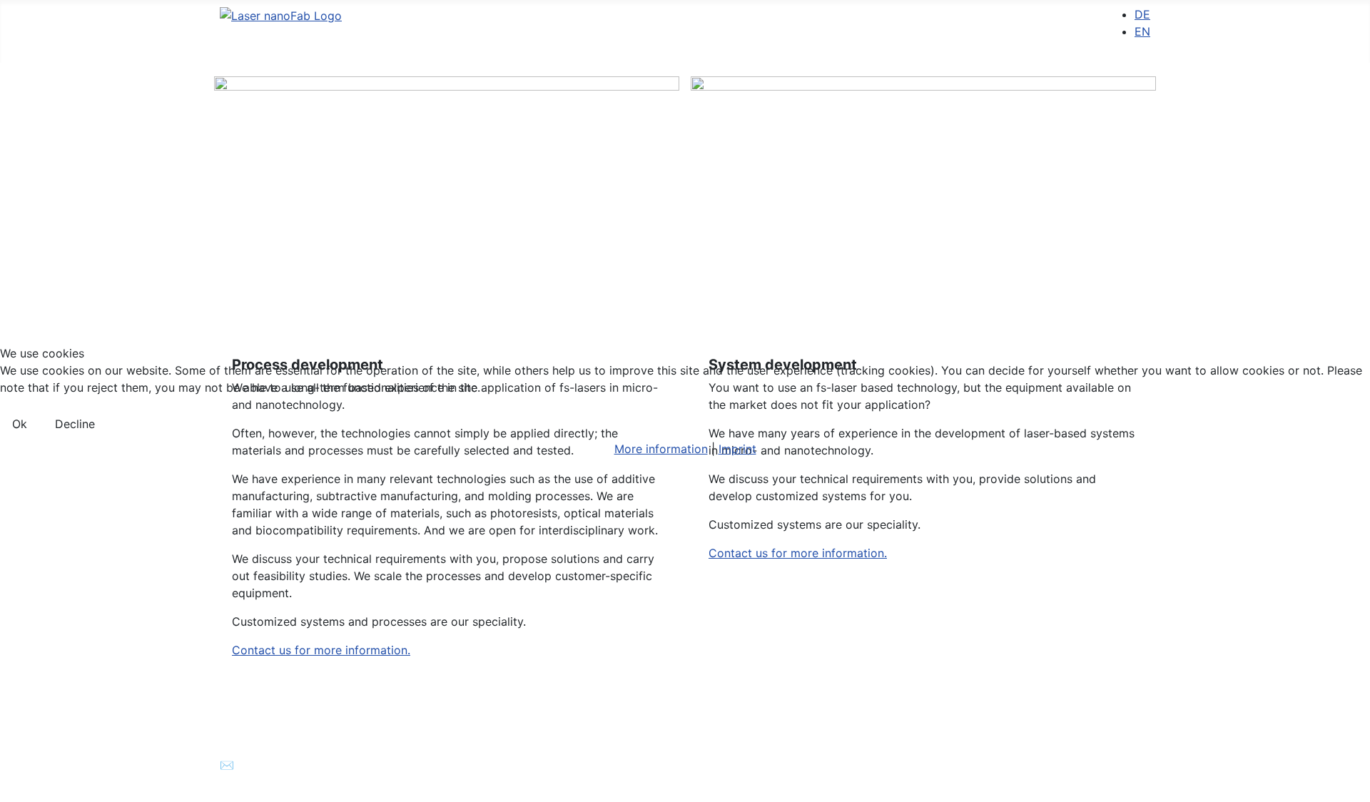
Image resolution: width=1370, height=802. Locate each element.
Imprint (737, 449)
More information (661, 449)
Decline (75, 424)
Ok (19, 424)
